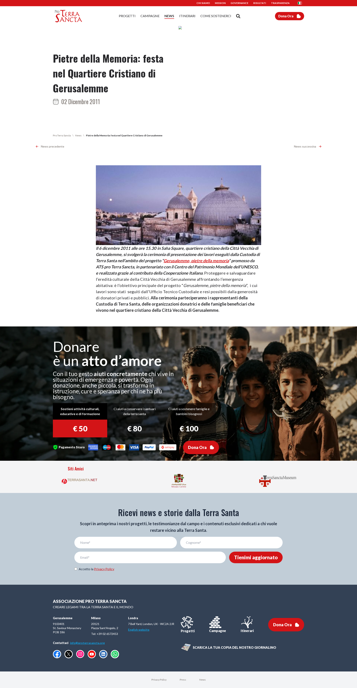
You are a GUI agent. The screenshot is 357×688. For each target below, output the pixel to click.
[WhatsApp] (115, 654)
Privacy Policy (104, 569)
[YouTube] (92, 654)
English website (138, 629)
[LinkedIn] (103, 654)
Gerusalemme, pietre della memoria (196, 260)
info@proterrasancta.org (87, 643)
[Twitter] (68, 654)
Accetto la (96, 569)
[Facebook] (57, 654)
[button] (301, 3)
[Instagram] (80, 654)
